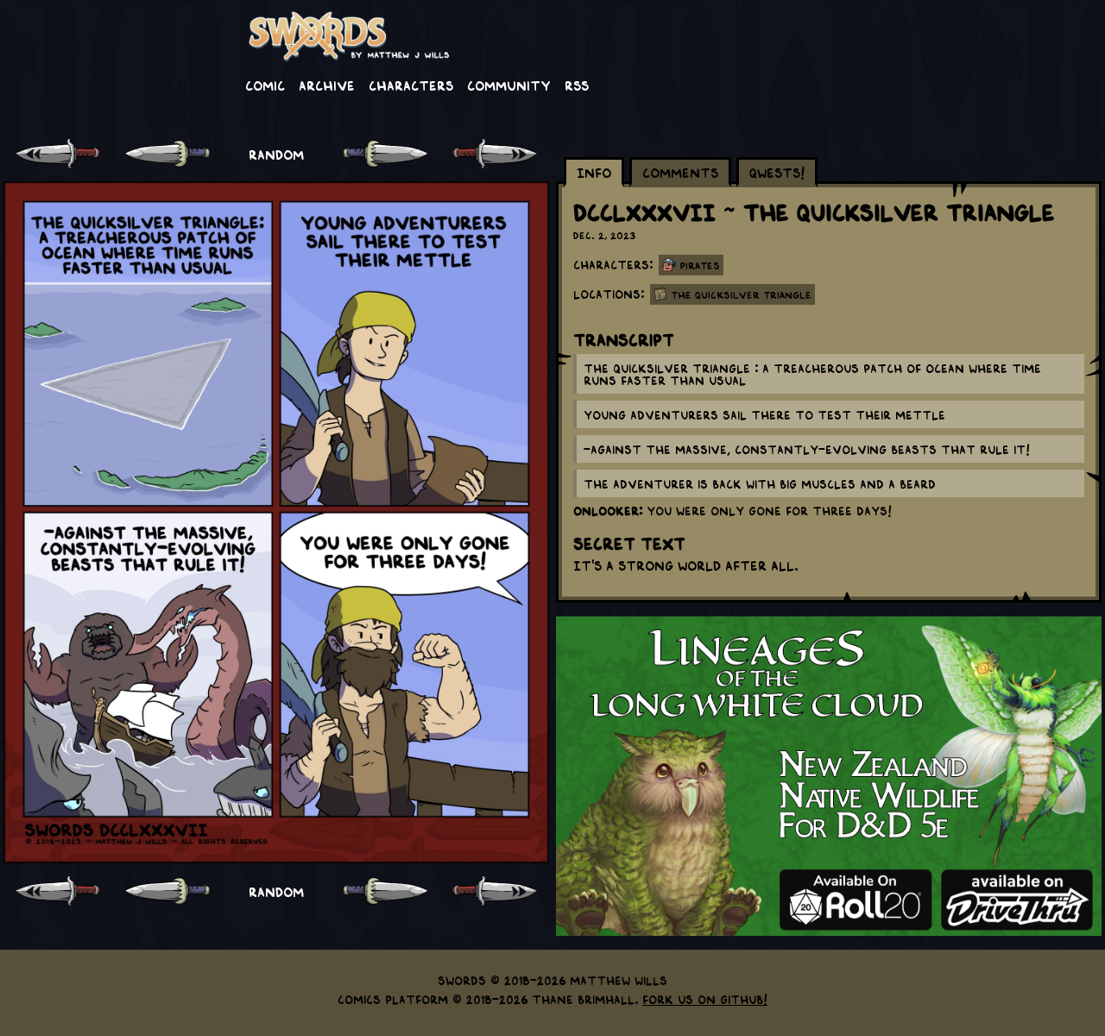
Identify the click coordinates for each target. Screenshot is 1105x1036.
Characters (411, 85)
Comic (265, 85)
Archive (327, 85)
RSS (577, 85)
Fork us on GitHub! (704, 999)
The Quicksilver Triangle (741, 294)
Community (509, 85)
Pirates (699, 265)
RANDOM (276, 154)
